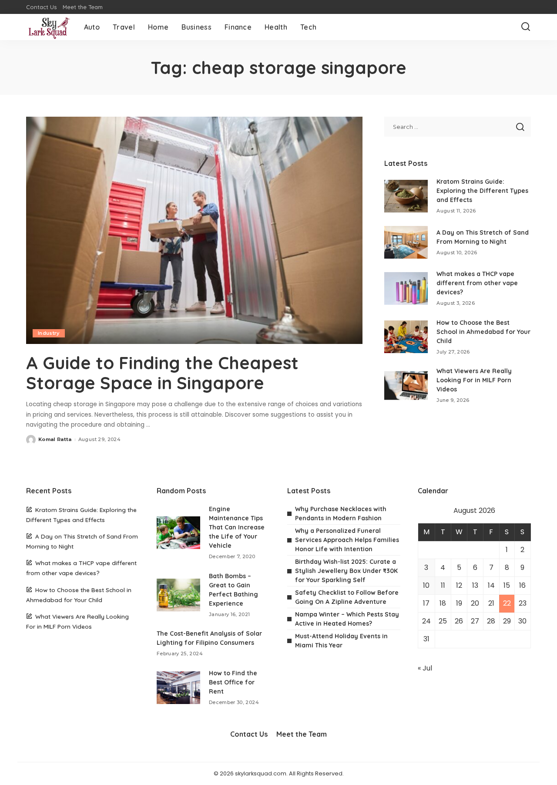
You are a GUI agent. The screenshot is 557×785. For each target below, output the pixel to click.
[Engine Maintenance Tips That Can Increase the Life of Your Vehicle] (178, 532)
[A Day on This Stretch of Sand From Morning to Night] (406, 242)
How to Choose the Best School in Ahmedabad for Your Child (483, 332)
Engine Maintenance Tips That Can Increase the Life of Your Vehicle (237, 527)
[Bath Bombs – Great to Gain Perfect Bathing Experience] (178, 595)
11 (443, 585)
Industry (49, 333)
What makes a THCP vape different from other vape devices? (477, 283)
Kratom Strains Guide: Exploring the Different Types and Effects (482, 191)
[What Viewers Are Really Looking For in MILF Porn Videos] (406, 385)
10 (426, 585)
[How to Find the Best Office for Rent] (178, 687)
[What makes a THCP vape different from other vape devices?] (406, 288)
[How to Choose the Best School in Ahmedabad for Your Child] (406, 336)
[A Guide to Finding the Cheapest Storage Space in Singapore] (194, 230)
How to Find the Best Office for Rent (233, 682)
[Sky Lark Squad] (48, 27)
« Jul (425, 668)
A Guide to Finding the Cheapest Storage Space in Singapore (162, 373)
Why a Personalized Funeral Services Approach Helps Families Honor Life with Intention (347, 540)
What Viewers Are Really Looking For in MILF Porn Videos (474, 380)
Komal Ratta (55, 439)
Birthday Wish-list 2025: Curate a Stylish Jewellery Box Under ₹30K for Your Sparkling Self (346, 571)
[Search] (525, 27)
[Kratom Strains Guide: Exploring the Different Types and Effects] (406, 196)
